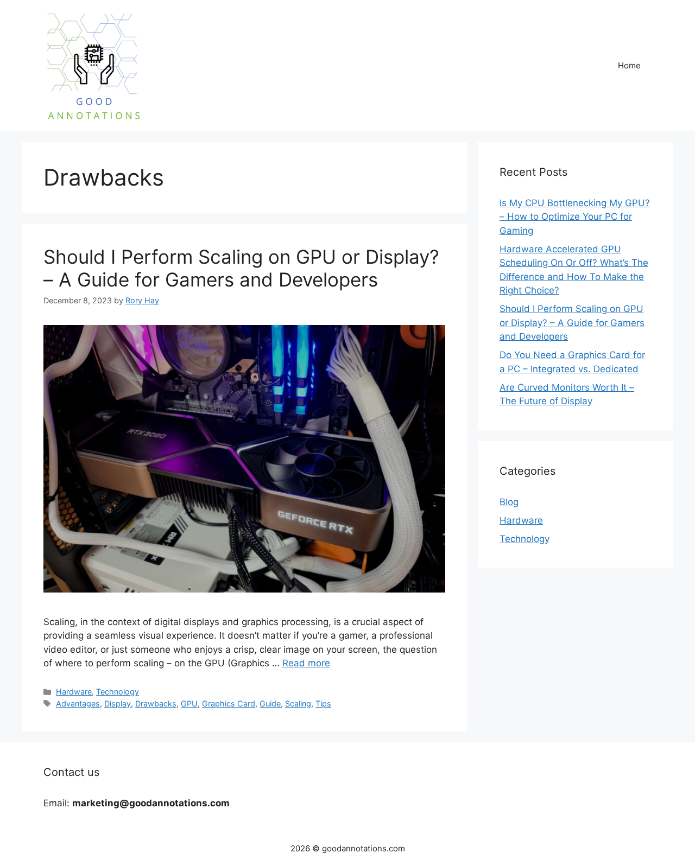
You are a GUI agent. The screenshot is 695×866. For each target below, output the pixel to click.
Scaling (298, 703)
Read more (306, 663)
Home (629, 65)
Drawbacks (155, 703)
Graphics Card (228, 703)
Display (117, 703)
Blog (509, 501)
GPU (189, 703)
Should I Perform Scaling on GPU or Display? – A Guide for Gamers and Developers (241, 268)
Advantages (78, 703)
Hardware (74, 691)
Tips (323, 703)
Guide (270, 703)
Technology (117, 691)
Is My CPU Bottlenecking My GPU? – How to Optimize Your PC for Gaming (575, 217)
